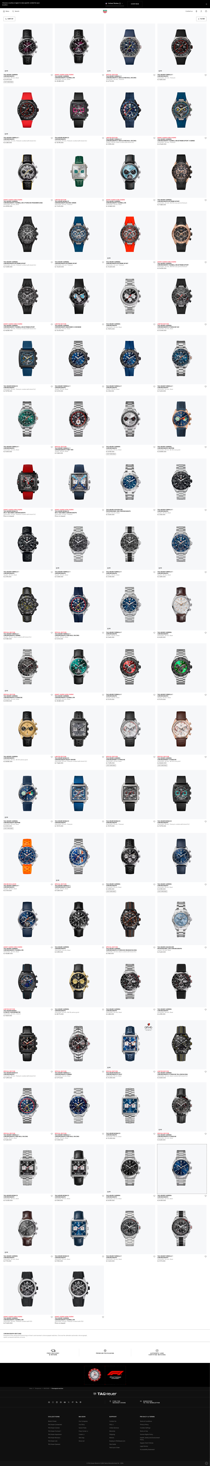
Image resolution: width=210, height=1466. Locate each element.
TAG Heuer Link (52, 1441)
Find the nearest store (119, 1402)
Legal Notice (144, 1446)
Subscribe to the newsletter (151, 1402)
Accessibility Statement (147, 1449)
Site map (81, 1438)
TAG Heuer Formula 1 (54, 1431)
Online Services (114, 1428)
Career (81, 1434)
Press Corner (83, 1431)
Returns (111, 1438)
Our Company (83, 1421)
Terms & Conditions (146, 1421)
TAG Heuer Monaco (54, 1438)
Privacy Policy (144, 1424)
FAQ (110, 1424)
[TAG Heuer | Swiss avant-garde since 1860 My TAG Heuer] (105, 1393)
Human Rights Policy (146, 1434)
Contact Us (112, 1421)
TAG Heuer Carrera (54, 1428)
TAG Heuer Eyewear (54, 1444)
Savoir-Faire (82, 1428)
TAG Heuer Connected (55, 1424)
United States (113, 3)
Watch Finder (52, 1421)
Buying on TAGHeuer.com (117, 1441)
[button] (201, 11)
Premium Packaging (105, 1353)
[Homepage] (105, 11)
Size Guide (112, 1444)
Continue (137, 4)
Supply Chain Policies (146, 1443)
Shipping (112, 1434)
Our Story (82, 1424)
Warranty (112, 1431)
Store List (81, 1441)
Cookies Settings (145, 1428)
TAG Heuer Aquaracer (55, 1434)
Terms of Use (144, 1431)
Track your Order (114, 1447)
